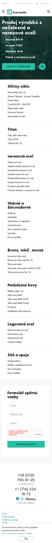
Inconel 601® (14, 39)
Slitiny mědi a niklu (16, 108)
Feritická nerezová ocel (18, 174)
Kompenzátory (14, 361)
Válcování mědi (14, 264)
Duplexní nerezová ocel (18, 182)
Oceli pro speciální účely (18, 186)
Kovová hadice (14, 369)
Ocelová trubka (15, 342)
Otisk (4, 513)
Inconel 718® (14, 45)
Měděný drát (14, 51)
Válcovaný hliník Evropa (18, 303)
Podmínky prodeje (10, 519)
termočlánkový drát (16, 116)
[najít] (48, 11)
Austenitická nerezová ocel (20, 170)
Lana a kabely (14, 373)
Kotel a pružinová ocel (18, 330)
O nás (4, 522)
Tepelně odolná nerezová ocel (21, 166)
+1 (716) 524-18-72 (26, 491)
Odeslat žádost (26, 444)
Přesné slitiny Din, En (17, 92)
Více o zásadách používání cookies (17, 533)
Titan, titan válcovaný (17, 135)
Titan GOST (13, 139)
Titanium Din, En (15, 143)
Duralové (12, 307)
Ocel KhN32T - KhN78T (19, 104)
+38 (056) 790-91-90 (23, 3)
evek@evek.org (26, 483)
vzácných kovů (14, 225)
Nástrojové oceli (15, 338)
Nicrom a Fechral (15, 112)
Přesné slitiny (13, 100)
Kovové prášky (14, 237)
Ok (26, 539)
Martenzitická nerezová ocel (20, 178)
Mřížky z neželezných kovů (20, 365)
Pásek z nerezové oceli (20, 57)
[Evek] (16, 12)
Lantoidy (11, 233)
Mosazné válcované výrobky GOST (24, 268)
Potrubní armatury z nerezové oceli (23, 190)
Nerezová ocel (14, 162)
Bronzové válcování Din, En (20, 260)
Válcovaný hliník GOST (18, 299)
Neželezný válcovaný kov (19, 311)
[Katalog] (4, 11)
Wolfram (11, 213)
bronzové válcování (17, 256)
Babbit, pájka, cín (15, 291)
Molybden (12, 217)
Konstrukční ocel (15, 334)
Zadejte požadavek (18, 66)
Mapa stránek (8, 516)
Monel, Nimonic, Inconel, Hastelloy (24, 96)
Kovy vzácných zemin (17, 229)
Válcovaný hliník (15, 295)
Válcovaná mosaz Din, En (19, 272)
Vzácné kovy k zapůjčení (19, 221)
